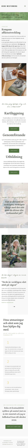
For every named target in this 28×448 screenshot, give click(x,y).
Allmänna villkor (7, 442)
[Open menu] (25, 6)
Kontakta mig (7, 440)
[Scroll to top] (24, 446)
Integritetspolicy (7, 444)
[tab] (13, 306)
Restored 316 (21, 445)
